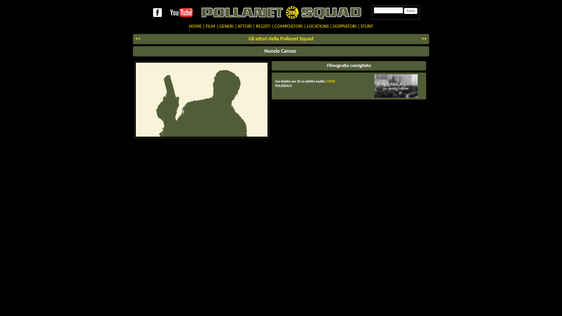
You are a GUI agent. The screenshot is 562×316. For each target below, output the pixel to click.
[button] (410, 11)
